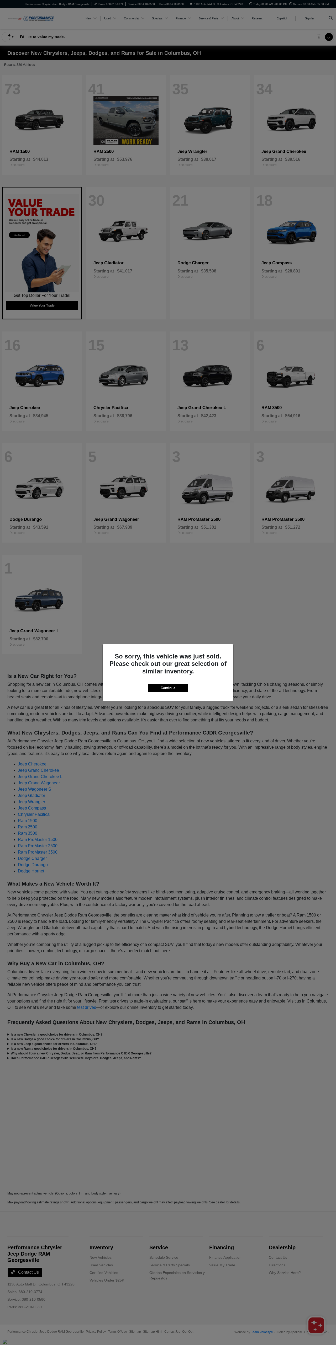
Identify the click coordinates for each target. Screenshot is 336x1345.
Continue (168, 688)
